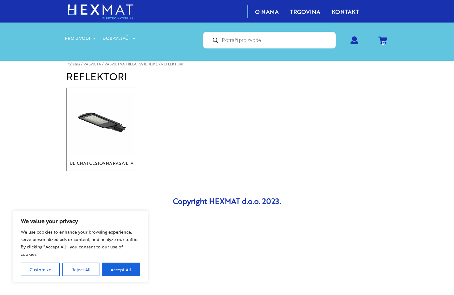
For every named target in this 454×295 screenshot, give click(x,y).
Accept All (121, 269)
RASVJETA (92, 63)
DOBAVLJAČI (116, 38)
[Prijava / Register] (354, 41)
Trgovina (305, 11)
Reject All (80, 269)
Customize (40, 269)
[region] (80, 246)
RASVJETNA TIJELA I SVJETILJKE (131, 63)
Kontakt (345, 11)
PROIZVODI (77, 38)
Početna (73, 63)
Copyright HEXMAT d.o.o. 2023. (227, 201)
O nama (267, 11)
